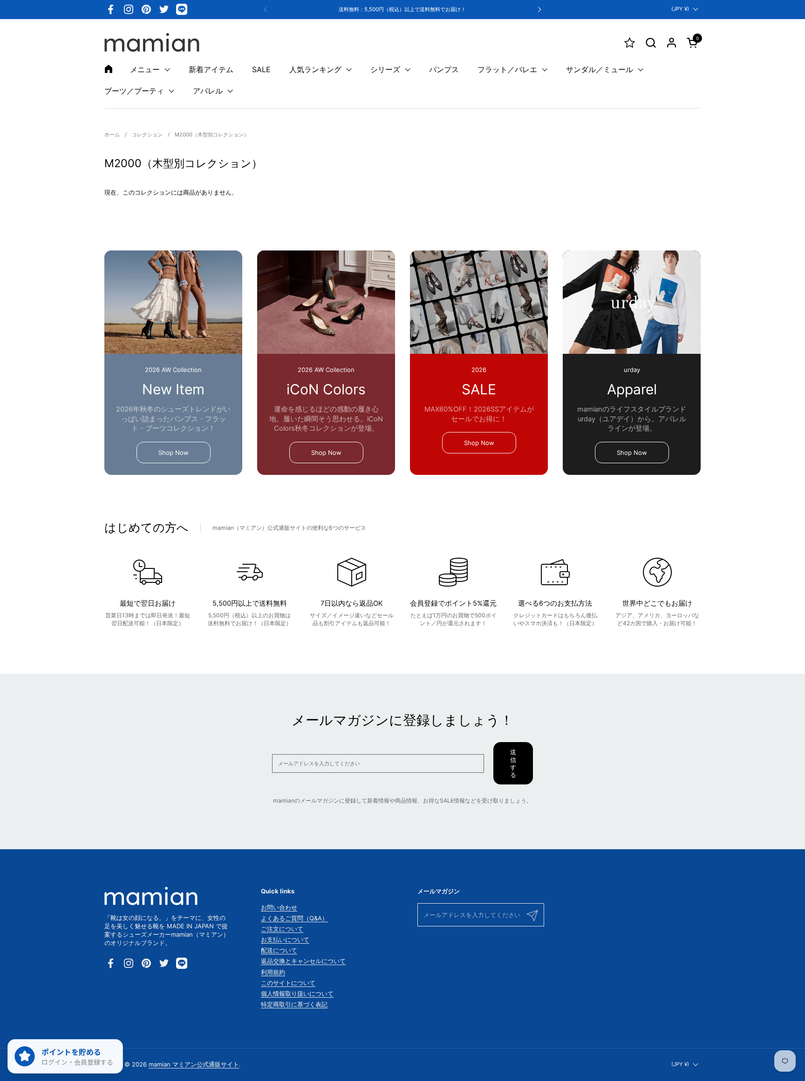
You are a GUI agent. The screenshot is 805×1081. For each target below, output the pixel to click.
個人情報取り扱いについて (297, 993)
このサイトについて (288, 982)
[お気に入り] (629, 42)
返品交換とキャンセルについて (303, 961)
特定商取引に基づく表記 (294, 1004)
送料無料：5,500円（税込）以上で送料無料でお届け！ (402, 10)
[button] (650, 42)
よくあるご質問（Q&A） (294, 918)
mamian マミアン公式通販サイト (194, 1064)
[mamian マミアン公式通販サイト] (151, 42)
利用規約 (273, 972)
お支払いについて (285, 939)
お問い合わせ (279, 907)
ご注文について (282, 928)
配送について (279, 950)
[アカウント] (671, 42)
